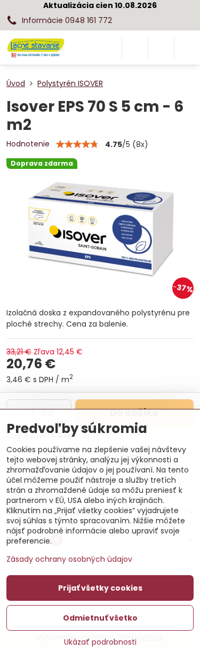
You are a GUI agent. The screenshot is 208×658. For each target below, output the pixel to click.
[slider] (77, 144)
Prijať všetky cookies (100, 588)
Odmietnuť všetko (100, 618)
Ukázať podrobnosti (100, 642)
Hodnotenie (28, 143)
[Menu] (187, 47)
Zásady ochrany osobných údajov (69, 559)
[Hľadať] (135, 47)
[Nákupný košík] (161, 47)
